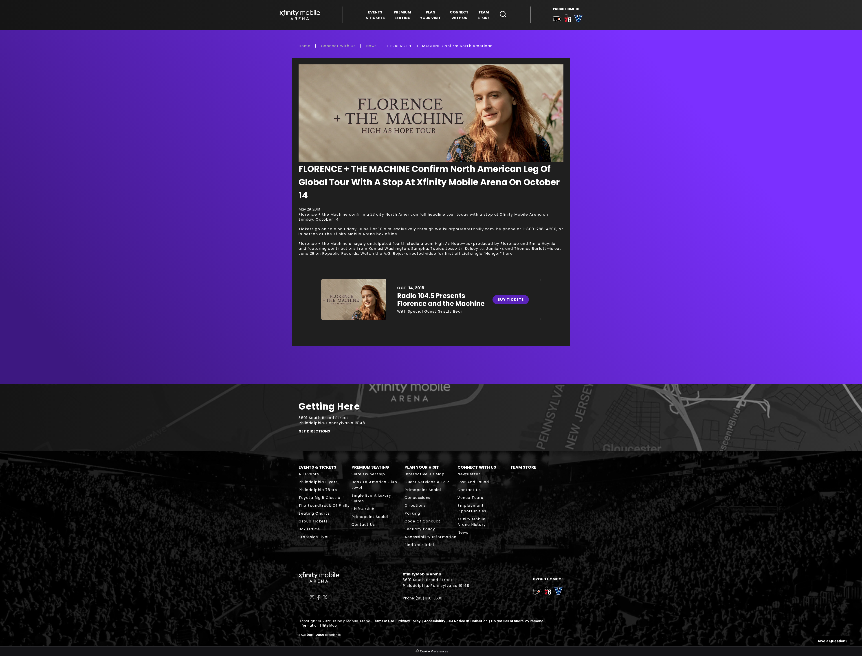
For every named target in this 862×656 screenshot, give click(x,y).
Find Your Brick (420, 544)
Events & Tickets (317, 467)
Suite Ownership (368, 474)
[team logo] (557, 20)
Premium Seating (370, 467)
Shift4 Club (363, 508)
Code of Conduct (422, 521)
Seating (402, 15)
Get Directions (314, 431)
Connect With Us (338, 45)
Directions (415, 505)
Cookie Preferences (434, 651)
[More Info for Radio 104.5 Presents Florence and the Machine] (353, 299)
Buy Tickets (510, 299)
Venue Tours (470, 497)
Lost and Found (473, 482)
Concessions (418, 497)
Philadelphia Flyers (318, 482)
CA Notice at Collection (468, 621)
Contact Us (363, 524)
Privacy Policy (409, 621)
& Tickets (375, 15)
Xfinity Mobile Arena (299, 15)
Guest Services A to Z (427, 482)
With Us (459, 15)
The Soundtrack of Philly (324, 505)
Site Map (329, 625)
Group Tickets (313, 521)
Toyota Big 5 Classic (319, 497)
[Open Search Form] (503, 14)
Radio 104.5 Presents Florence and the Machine (441, 299)
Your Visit (430, 15)
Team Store (523, 467)
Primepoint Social (370, 516)
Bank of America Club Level (374, 484)
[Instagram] (312, 597)
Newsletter (468, 474)
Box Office (309, 529)
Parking (412, 513)
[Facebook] (318, 597)
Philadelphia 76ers (318, 489)
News (371, 45)
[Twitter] (325, 597)
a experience (320, 634)
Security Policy (420, 529)
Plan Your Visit (422, 467)
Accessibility (434, 621)
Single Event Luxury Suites (371, 498)
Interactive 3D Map (424, 474)
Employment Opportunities (471, 508)
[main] (431, 213)
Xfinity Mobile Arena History (471, 521)
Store (483, 15)
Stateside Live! (314, 537)
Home (304, 45)
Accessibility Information (431, 537)
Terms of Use (383, 621)
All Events (309, 474)
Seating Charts (314, 513)
